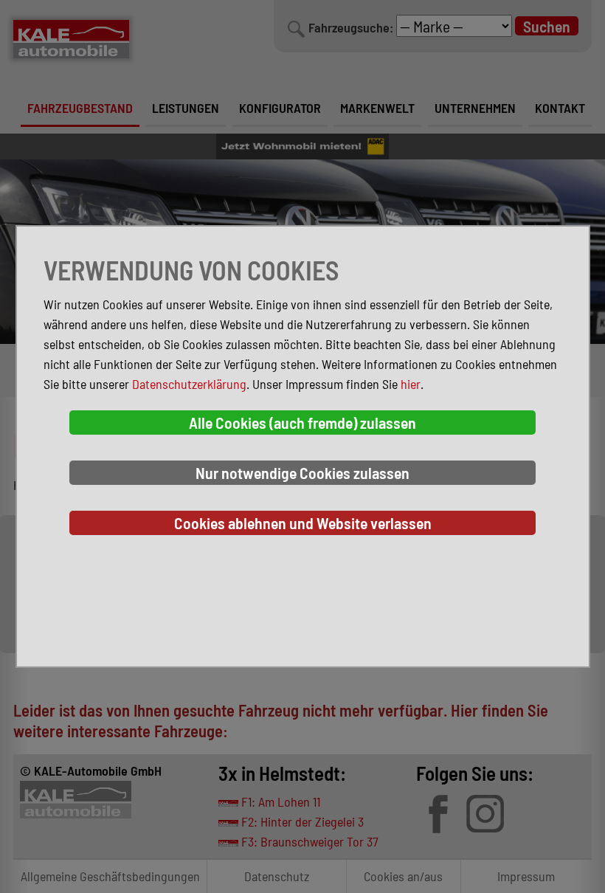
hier (411, 384)
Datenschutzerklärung (189, 384)
